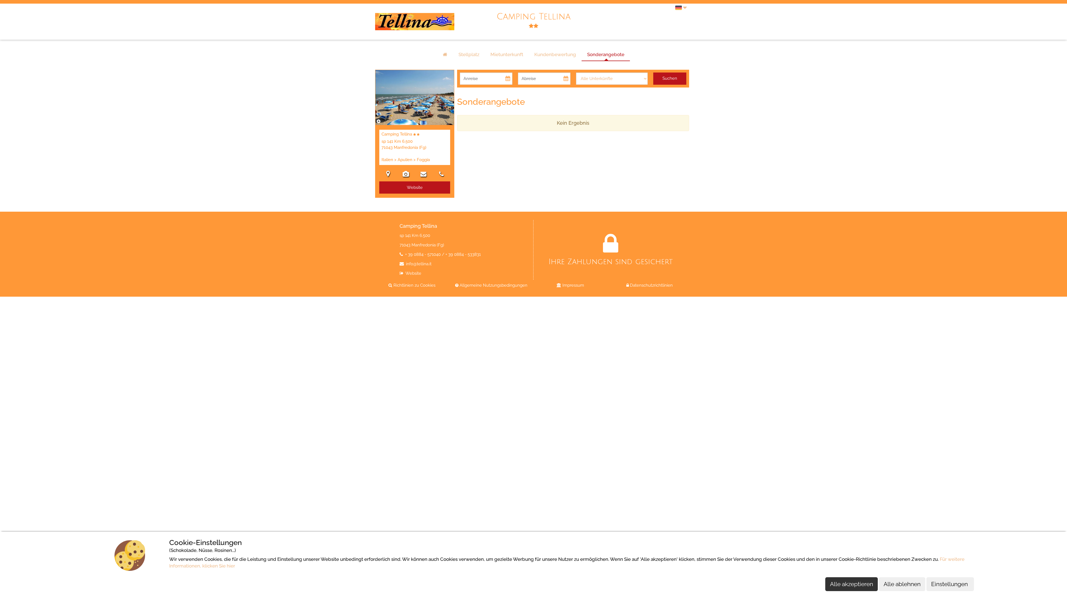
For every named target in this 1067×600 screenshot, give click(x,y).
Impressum (572, 285)
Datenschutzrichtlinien (651, 285)
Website (413, 273)
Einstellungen (950, 584)
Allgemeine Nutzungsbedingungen (492, 285)
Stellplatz (468, 54)
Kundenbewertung (555, 54)
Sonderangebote (605, 54)
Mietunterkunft (506, 54)
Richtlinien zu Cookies (413, 285)
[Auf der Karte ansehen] (388, 174)
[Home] (445, 54)
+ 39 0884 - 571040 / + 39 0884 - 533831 (442, 254)
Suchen (669, 78)
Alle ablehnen (902, 584)
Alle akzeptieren (851, 584)
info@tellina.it (418, 263)
